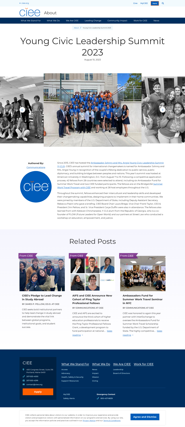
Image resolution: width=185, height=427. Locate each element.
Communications (36, 167)
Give (135, 3)
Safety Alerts (69, 398)
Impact (95, 373)
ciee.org (25, 3)
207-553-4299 (32, 380)
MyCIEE (144, 3)
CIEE (27, 362)
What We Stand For (31, 20)
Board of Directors (121, 373)
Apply (155, 3)
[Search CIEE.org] (162, 3)
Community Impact (117, 20)
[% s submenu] (75, 381)
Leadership (118, 369)
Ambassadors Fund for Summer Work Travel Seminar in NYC (143, 299)
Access (64, 369)
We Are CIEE (72, 20)
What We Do (53, 20)
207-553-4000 (32, 376)
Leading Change (93, 20)
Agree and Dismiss (145, 417)
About (76, 28)
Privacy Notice (89, 420)
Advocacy (65, 373)
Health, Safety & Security (72, 377)
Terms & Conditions (111, 420)
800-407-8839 (107, 398)
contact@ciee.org (34, 384)
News (156, 20)
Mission (95, 377)
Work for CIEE (140, 20)
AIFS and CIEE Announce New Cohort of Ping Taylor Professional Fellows (92, 299)
